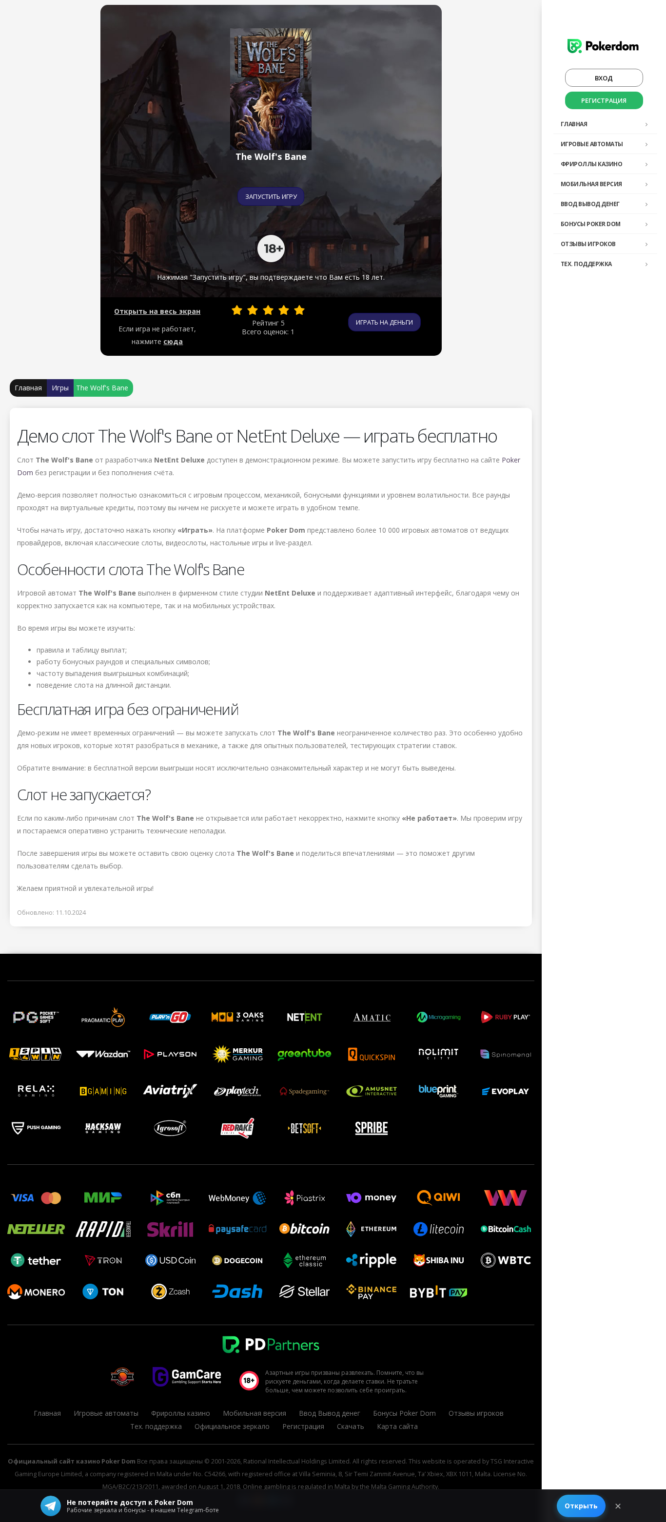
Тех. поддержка (586, 264)
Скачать (350, 1426)
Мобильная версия (591, 184)
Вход (604, 78)
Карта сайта (397, 1426)
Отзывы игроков (588, 244)
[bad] (237, 310)
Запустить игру (271, 196)
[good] (283, 310)
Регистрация (604, 100)
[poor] (252, 310)
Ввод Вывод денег (590, 204)
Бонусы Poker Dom (591, 224)
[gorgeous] (299, 310)
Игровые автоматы (592, 144)
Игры (60, 387)
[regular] (268, 310)
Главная (574, 124)
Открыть (581, 1505)
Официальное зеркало (232, 1426)
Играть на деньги (384, 322)
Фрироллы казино (592, 164)
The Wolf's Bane (102, 387)
